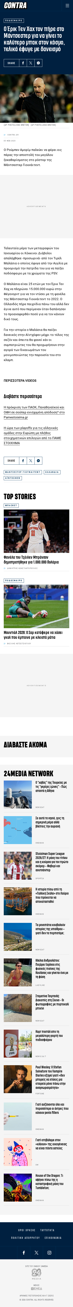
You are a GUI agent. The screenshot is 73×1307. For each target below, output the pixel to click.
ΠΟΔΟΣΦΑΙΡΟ (13, 580)
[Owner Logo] (37, 1274)
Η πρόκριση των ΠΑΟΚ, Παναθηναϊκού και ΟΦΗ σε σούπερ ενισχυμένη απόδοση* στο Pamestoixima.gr (34, 412)
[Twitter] (30, 62)
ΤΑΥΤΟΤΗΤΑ (47, 1230)
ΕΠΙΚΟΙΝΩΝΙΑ (53, 1237)
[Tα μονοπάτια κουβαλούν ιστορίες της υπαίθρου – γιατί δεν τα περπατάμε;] (18, 937)
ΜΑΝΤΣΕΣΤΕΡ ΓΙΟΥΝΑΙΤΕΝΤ (22, 472)
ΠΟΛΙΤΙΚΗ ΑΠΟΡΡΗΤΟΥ (25, 1237)
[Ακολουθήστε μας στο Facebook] (24, 1253)
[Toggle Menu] (67, 5)
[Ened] (36, 1288)
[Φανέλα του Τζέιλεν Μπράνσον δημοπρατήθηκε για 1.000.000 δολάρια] (36, 531)
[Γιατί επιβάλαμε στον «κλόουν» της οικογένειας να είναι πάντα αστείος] (18, 1152)
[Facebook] (23, 62)
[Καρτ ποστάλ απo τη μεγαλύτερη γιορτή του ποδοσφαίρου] (18, 1044)
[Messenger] (38, 62)
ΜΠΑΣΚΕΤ (11, 505)
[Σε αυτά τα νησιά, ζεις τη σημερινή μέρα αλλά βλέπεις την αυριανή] (18, 830)
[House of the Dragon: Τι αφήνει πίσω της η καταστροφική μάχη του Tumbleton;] (18, 1188)
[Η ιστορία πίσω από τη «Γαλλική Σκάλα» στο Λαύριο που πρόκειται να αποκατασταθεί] (18, 901)
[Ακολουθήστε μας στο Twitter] (36, 1253)
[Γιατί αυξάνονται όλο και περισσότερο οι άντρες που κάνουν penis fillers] (18, 1116)
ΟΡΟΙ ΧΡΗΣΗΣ (27, 1230)
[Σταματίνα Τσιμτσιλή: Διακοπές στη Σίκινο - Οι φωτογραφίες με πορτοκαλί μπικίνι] (18, 1008)
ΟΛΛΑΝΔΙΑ (52, 472)
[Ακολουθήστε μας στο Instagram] (49, 1253)
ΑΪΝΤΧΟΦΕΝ (12, 478)
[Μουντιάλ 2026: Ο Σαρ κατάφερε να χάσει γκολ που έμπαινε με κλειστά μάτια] (36, 606)
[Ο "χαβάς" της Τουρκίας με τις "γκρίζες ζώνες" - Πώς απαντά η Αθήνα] (18, 794)
